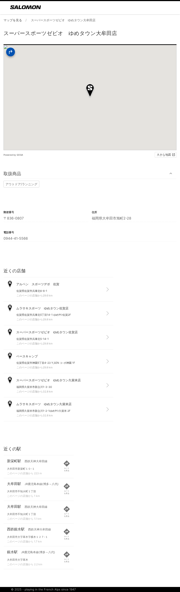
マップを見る (13, 20)
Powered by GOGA (13, 154)
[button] (90, 173)
